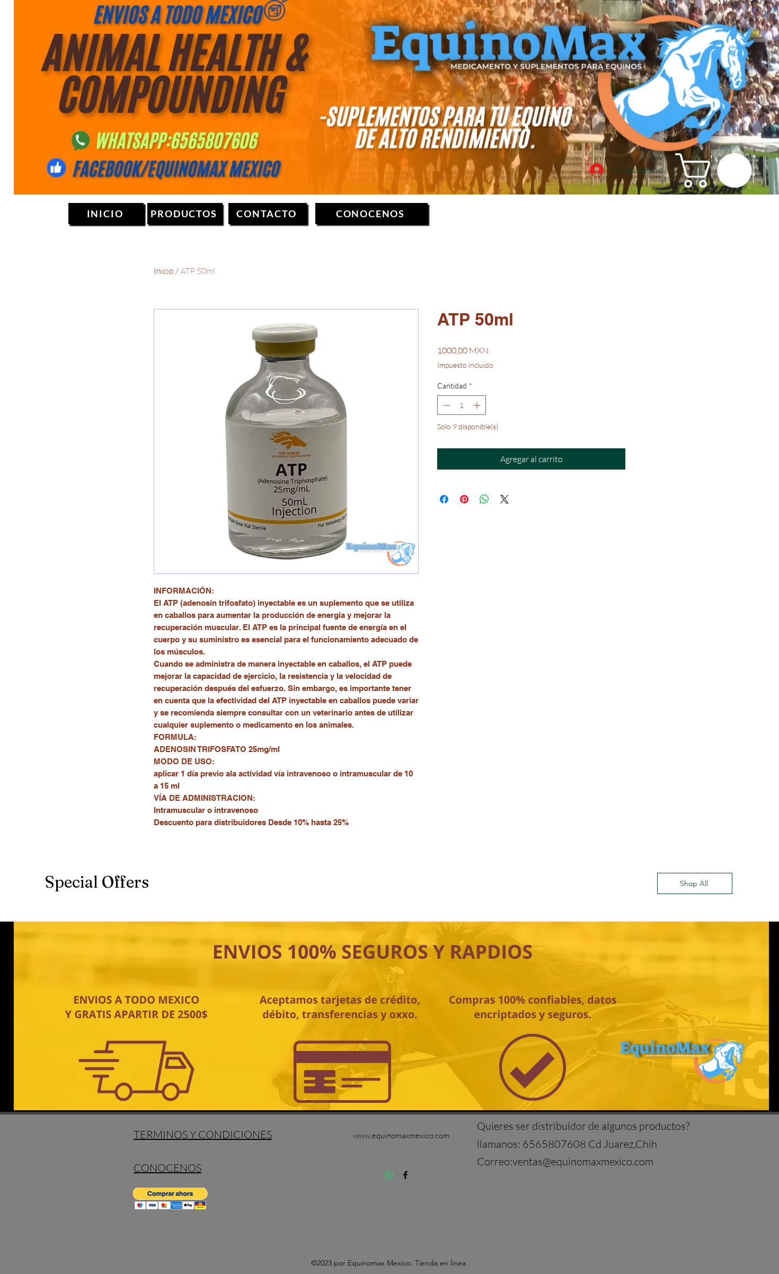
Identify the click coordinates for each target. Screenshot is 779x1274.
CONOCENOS (167, 1167)
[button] (717, 170)
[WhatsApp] (389, 1175)
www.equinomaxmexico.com (401, 1135)
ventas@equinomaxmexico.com (582, 1161)
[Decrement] (445, 405)
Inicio (164, 271)
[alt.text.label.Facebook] (405, 1175)
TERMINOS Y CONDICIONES (203, 1134)
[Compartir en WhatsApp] (484, 499)
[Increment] (477, 405)
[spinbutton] (461, 405)
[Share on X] (504, 499)
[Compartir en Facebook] (444, 499)
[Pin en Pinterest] (464, 499)
